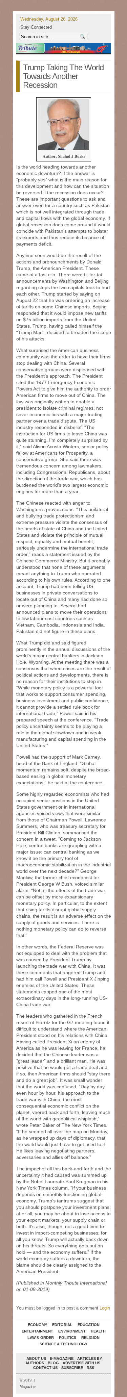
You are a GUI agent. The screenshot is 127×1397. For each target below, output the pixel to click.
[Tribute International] (63, 48)
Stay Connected (36, 27)
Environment (72, 1331)
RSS (90, 1368)
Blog (53, 1363)
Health (98, 1331)
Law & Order (40, 1338)
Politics (67, 1338)
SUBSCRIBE (72, 1368)
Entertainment (37, 1331)
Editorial (62, 1325)
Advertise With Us (81, 1363)
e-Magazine (61, 1358)
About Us (36, 1358)
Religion (90, 1338)
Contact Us (45, 1368)
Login (105, 1308)
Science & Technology (63, 1344)
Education (89, 1325)
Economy (37, 1325)
